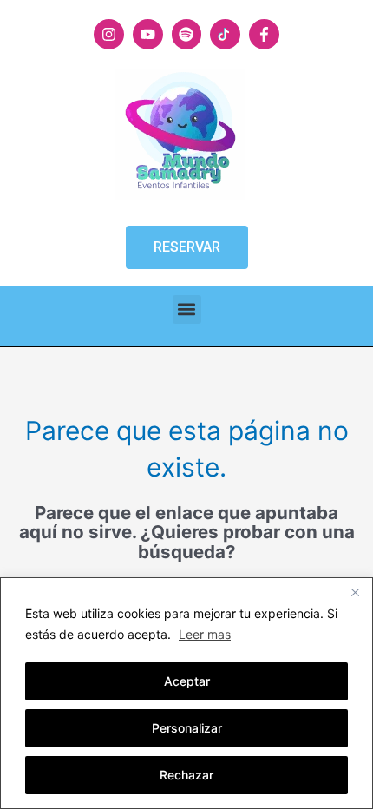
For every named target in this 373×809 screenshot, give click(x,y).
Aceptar (187, 681)
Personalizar (187, 727)
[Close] (354, 592)
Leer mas (205, 634)
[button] (187, 309)
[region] (186, 693)
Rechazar (186, 774)
